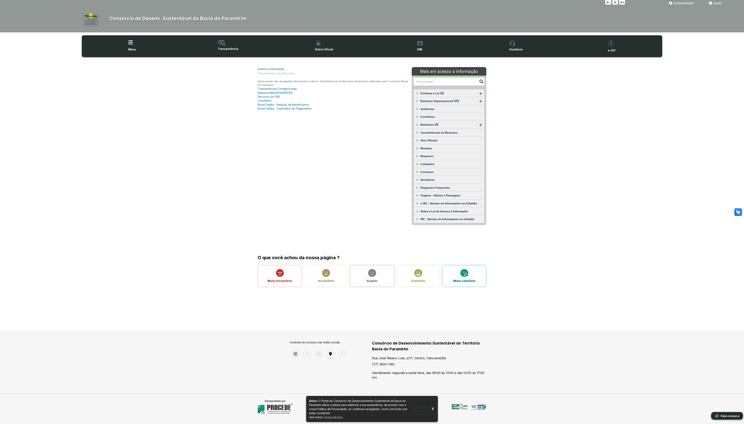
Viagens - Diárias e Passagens (440, 195)
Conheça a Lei (432, 93)
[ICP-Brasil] (460, 408)
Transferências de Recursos (438, 132)
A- (608, 2)
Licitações (427, 164)
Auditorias (427, 109)
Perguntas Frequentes (435, 187)
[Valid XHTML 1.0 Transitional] (478, 408)
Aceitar (421, 408)
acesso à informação (271, 69)
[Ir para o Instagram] (294, 354)
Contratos (427, 172)
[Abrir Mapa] (329, 354)
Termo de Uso (333, 417)
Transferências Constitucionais (277, 88)
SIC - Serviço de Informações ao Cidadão (447, 219)
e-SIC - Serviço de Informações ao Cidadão (448, 203)
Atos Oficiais (428, 140)
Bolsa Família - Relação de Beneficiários (283, 104)
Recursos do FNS (269, 96)
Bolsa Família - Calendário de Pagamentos (285, 108)
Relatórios (429, 124)
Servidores (427, 179)
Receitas (426, 148)
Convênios (427, 116)
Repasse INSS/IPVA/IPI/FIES (275, 92)
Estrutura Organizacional (439, 101)
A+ (622, 2)
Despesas (426, 156)
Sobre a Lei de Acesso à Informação (444, 211)
